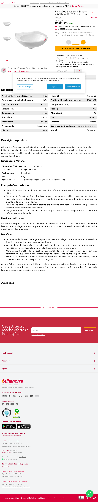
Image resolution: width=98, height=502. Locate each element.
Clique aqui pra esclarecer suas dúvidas (12, 494)
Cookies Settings (25, 87)
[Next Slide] (96, 115)
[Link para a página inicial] (2, 3)
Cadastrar (89, 389)
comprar (17, 135)
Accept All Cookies (73, 87)
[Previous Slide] (2, 115)
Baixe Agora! (78, 6)
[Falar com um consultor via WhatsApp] (89, 493)
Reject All (55, 87)
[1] (27, 64)
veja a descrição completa (18, 71)
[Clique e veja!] (93, 18)
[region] (49, 83)
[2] (30, 64)
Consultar (81, 71)
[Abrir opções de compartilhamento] (3, 70)
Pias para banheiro (20, 3)
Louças (8, 3)
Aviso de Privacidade (38, 394)
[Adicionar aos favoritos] (94, 13)
